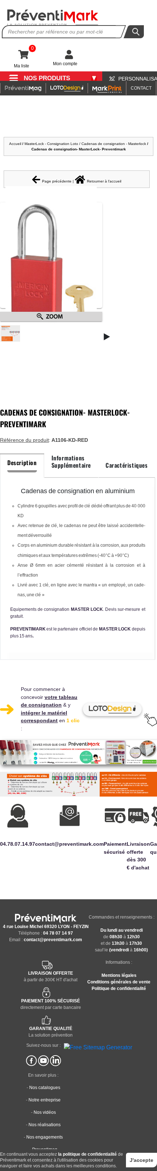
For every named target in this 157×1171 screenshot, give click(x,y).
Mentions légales (119, 975)
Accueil (15, 144)
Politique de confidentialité (119, 988)
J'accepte (141, 1160)
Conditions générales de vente (118, 982)
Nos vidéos (45, 1112)
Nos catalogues (44, 1087)
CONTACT (141, 88)
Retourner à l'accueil (104, 181)
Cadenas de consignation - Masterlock (113, 144)
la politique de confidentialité (87, 1154)
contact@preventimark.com (53, 939)
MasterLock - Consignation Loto (51, 144)
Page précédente (57, 181)
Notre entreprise (44, 1100)
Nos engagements (44, 1137)
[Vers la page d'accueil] (53, 17)
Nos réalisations (44, 1124)
